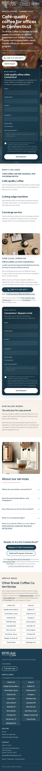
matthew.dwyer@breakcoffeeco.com (22, 50)
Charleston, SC (31, 614)
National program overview (21, 553)
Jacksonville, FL (31, 622)
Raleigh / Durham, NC (11, 638)
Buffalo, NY (30, 609)
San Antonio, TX (31, 638)
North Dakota (30, 630)
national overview (26, 596)
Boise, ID (31, 605)
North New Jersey (11, 634)
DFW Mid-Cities (11, 622)
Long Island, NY (11, 626)
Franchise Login (9, 668)
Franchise (10, 759)
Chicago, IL (30, 618)
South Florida (11, 642)
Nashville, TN (31, 626)
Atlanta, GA (11, 605)
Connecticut (11, 699)
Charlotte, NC (11, 618)
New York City (11, 630)
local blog (26, 300)
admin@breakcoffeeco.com (11, 755)
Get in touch (9, 64)
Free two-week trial (8, 734)
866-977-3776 (6, 745)
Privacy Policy (32, 151)
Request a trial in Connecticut (21, 547)
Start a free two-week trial (12, 526)
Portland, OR (31, 634)
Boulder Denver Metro (11, 609)
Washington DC (31, 642)
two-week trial (9, 598)
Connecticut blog (9, 561)
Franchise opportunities (10, 737)
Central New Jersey (11, 614)
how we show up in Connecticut (18, 559)
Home (4, 732)
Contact (25, 4)
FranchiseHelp (6, 663)
